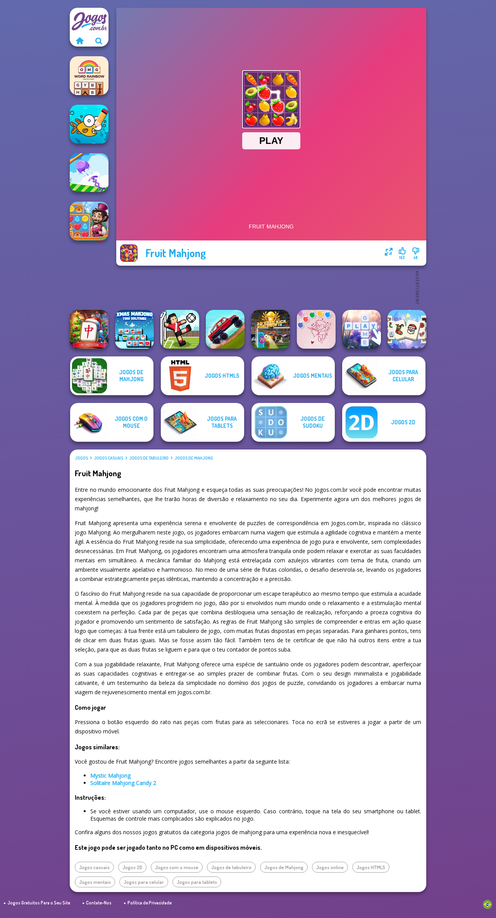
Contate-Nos (99, 903)
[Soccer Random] (179, 329)
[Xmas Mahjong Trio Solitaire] (134, 329)
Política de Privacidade (149, 903)
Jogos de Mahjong (193, 458)
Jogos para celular (144, 882)
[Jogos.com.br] (79, 41)
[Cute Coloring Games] (89, 124)
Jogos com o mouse (176, 867)
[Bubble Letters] (361, 329)
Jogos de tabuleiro (149, 458)
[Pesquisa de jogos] (98, 41)
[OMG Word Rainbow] (89, 75)
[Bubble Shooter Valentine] (316, 329)
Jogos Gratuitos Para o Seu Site (38, 903)
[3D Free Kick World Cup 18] (270, 329)
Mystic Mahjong (110, 775)
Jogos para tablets (197, 882)
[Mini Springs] (89, 172)
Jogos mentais (95, 882)
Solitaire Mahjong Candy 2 (123, 783)
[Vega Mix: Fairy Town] (89, 221)
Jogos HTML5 (370, 867)
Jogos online (330, 867)
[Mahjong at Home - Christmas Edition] (89, 329)
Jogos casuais (108, 458)
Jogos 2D (132, 867)
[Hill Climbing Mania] (225, 329)
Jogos (81, 458)
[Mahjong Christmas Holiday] (407, 329)
